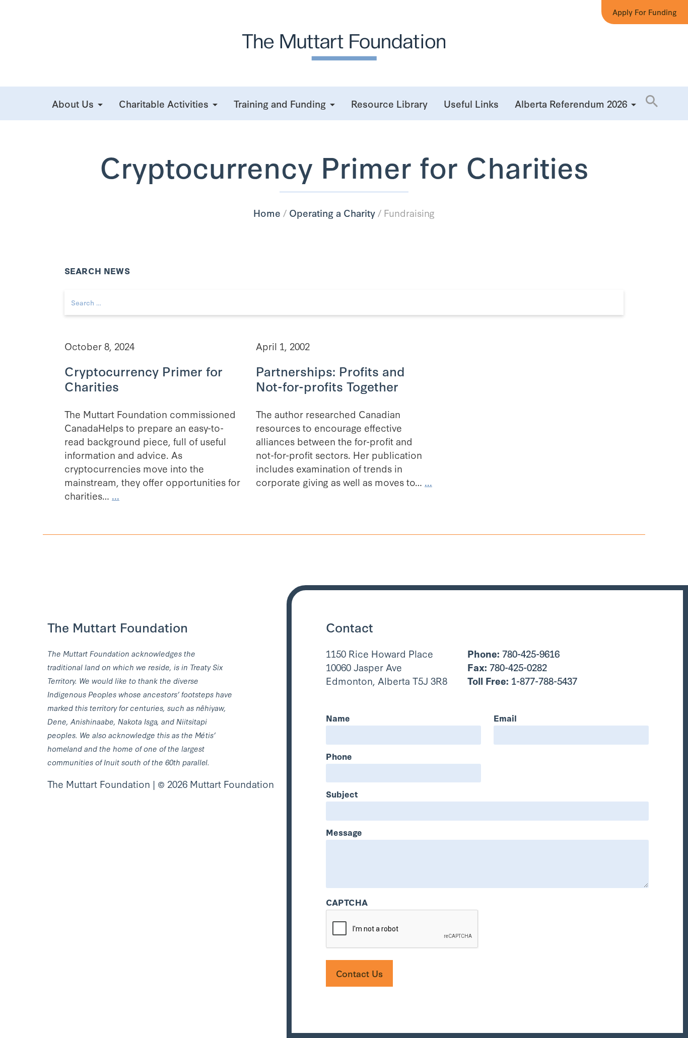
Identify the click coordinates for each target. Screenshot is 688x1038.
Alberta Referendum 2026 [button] (571, 103)
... (115, 495)
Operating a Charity (332, 212)
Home (267, 212)
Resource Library (389, 103)
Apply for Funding (644, 12)
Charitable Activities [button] (164, 103)
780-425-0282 (507, 667)
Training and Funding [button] (280, 103)
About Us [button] (73, 103)
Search (633, 140)
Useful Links (471, 103)
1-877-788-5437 (522, 680)
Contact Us (359, 973)
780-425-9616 (513, 653)
